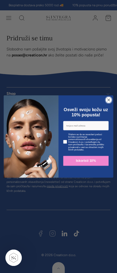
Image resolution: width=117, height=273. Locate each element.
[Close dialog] (109, 100)
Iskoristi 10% (86, 161)
